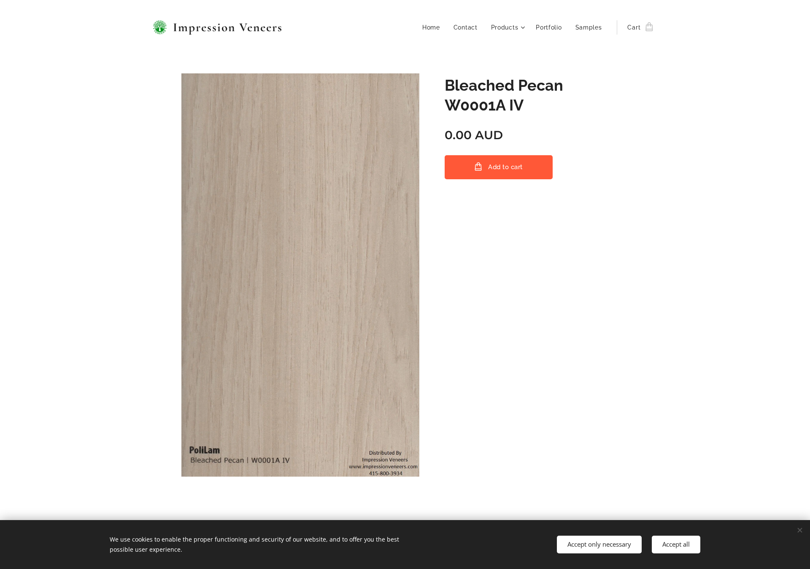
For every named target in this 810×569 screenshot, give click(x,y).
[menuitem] (433, 27)
